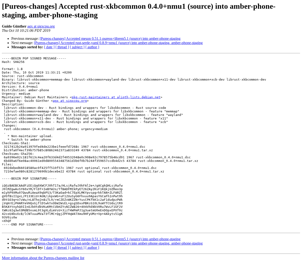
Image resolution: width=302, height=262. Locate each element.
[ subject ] (77, 47)
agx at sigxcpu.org (41, 26)
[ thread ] (62, 47)
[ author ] (92, 47)
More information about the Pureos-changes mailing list (43, 258)
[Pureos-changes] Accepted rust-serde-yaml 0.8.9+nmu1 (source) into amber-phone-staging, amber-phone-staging (118, 43)
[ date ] (49, 47)
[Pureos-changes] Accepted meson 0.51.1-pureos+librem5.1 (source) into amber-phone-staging (110, 39)
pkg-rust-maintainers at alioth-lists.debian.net (116, 97)
